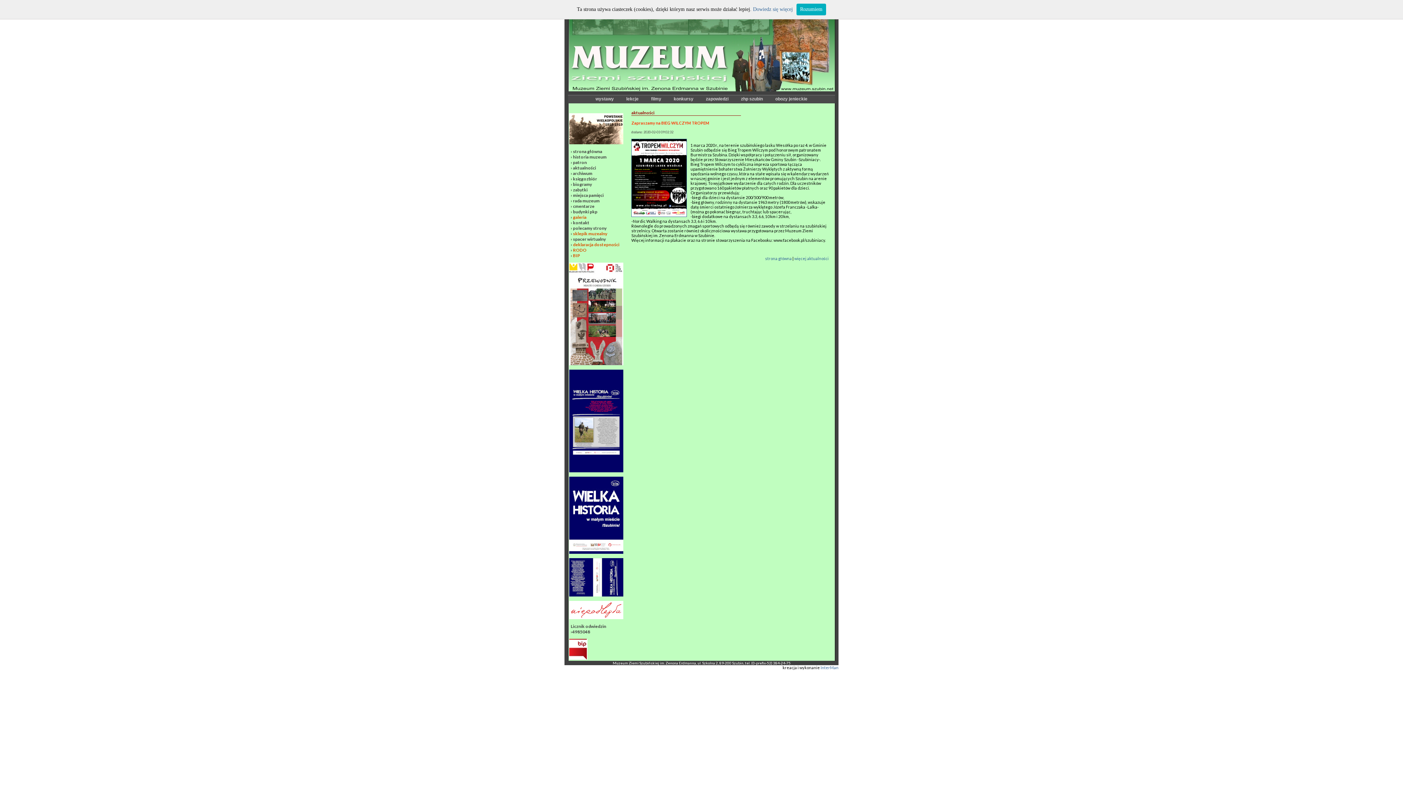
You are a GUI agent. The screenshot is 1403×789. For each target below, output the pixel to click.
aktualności (584, 168)
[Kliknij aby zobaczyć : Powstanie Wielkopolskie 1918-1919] (596, 142)
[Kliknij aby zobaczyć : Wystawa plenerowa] (596, 552)
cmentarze (583, 206)
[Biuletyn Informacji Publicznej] (578, 658)
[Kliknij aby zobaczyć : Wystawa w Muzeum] (596, 470)
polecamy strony (590, 228)
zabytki (580, 190)
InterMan (830, 667)
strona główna (587, 151)
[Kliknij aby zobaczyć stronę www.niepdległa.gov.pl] (596, 617)
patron (580, 162)
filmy (656, 99)
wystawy (605, 99)
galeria (579, 217)
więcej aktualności (811, 258)
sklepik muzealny (590, 233)
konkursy (683, 99)
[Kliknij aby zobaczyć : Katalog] (596, 595)
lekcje (632, 99)
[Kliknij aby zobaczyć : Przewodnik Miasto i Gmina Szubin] (596, 363)
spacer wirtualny (589, 239)
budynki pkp (585, 211)
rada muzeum (586, 200)
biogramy (582, 184)
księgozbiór (585, 179)
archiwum (582, 173)
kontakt (581, 222)
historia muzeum (590, 157)
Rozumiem (811, 9)
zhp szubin (752, 99)
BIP (576, 255)
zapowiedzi (717, 99)
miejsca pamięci (588, 195)
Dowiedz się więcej (773, 9)
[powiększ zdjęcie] (659, 215)
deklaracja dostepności (596, 244)
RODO (579, 250)
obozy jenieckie (791, 99)
